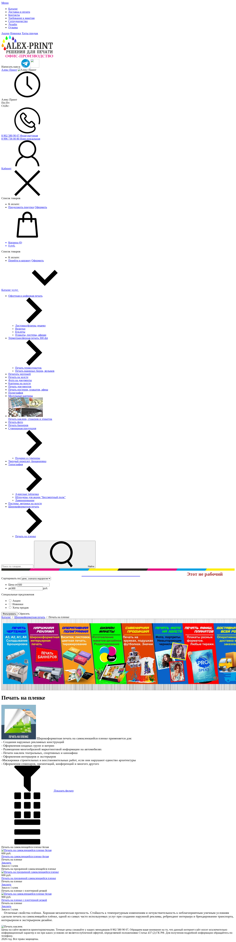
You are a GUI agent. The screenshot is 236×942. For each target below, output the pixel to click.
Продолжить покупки (21, 207)
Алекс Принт (9, 69)
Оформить (41, 207)
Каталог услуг (10, 289)
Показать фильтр (63, 790)
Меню (5, 2)
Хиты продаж (30, 33)
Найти (90, 566)
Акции (5, 33)
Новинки (15, 33)
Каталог (6, 617)
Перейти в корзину (19, 260)
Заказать (6, 862)
